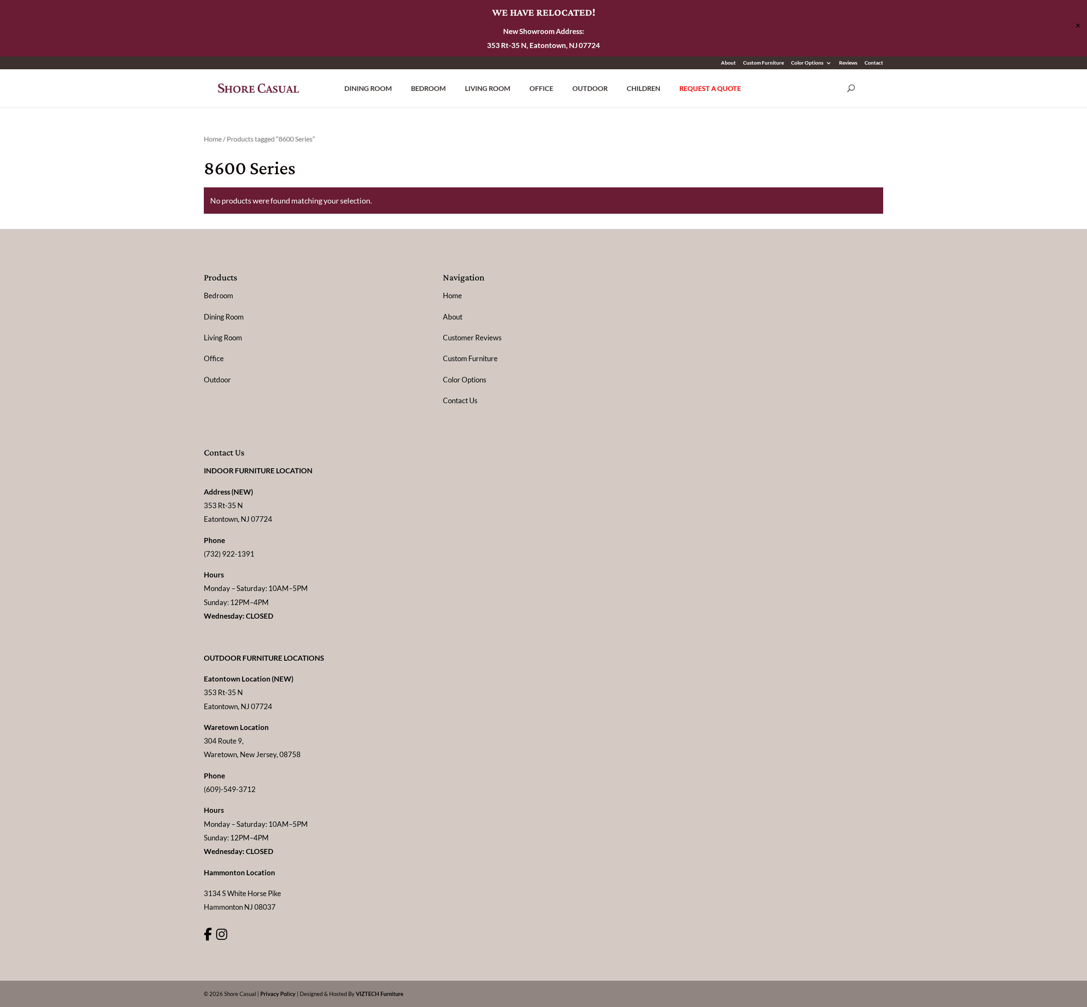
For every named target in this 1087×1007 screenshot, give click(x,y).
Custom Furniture (763, 63)
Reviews (848, 63)
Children (643, 88)
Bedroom (428, 88)
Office (541, 88)
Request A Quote (710, 88)
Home (213, 139)
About (728, 63)
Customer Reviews (472, 337)
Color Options (807, 63)
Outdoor (590, 88)
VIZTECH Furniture (379, 993)
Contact (874, 63)
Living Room (487, 88)
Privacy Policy (278, 993)
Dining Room (368, 88)
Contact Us (460, 400)
